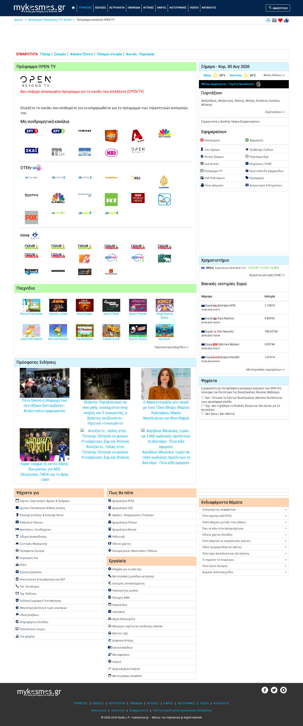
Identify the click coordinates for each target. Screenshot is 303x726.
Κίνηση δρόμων (212, 156)
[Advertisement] (151, 38)
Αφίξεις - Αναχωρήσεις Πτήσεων (131, 515)
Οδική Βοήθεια (27, 615)
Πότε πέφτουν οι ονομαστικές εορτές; (244, 541)
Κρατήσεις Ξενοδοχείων (33, 529)
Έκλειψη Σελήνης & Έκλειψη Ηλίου (39, 515)
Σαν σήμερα (209, 149)
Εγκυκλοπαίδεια (120, 647)
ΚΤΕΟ (20, 565)
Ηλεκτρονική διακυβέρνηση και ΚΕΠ (40, 579)
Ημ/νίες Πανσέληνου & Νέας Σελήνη (40, 508)
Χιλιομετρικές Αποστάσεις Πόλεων (132, 550)
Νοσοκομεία (210, 140)
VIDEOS (194, 7)
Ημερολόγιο (117, 604)
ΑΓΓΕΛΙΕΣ (148, 7)
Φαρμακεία (254, 140)
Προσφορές (254, 178)
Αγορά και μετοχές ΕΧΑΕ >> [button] (267, 275)
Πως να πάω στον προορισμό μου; (244, 528)
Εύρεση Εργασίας (28, 572)
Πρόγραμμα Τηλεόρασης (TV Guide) (50, 19)
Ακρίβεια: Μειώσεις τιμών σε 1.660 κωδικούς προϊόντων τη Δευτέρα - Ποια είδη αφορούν (166, 457)
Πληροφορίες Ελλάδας (31, 622)
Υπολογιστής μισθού (123, 590)
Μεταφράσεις (119, 654)
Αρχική (18, 19)
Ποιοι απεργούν (212, 185)
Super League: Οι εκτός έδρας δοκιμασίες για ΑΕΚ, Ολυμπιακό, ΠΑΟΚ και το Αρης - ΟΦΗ (44, 472)
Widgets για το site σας (125, 569)
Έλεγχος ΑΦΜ (119, 597)
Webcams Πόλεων (29, 522)
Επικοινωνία (98, 710)
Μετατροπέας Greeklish (125, 676)
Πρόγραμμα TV (211, 171)
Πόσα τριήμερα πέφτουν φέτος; (244, 547)
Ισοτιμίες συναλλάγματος (126, 583)
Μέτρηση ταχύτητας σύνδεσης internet (135, 626)
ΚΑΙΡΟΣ (161, 7)
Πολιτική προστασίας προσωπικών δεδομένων (182, 710)
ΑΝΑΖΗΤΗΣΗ (278, 8)
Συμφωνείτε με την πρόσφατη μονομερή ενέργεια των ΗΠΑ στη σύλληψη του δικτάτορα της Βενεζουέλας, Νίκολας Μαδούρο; (241, 390)
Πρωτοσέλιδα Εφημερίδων (264, 171)
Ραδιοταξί (116, 536)
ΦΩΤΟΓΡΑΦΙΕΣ (178, 7)
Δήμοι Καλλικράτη (121, 619)
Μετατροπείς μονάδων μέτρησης (131, 576)
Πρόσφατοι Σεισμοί (29, 550)
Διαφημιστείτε (139, 710)
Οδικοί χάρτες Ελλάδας (244, 534)
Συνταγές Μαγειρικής (31, 543)
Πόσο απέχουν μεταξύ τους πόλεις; (244, 522)
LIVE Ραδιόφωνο (212, 178)
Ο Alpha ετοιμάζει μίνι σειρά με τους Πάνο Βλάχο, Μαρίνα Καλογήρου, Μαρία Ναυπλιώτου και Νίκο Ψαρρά (166, 410)
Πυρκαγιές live (26, 558)
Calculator (116, 612)
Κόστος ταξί (118, 633)
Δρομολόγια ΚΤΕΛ (121, 501)
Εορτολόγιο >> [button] (275, 112)
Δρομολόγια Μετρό (122, 529)
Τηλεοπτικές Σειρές (30, 629)
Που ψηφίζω (25, 636)
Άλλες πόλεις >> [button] (274, 75)
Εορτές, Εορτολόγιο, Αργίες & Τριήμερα (42, 501)
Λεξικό (114, 661)
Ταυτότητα (118, 710)
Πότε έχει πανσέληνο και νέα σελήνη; (244, 553)
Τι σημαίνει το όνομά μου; (244, 559)
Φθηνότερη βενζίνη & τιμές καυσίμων (41, 608)
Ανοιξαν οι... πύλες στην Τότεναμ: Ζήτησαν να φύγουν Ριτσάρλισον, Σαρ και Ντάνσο (105, 452)
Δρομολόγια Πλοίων (122, 522)
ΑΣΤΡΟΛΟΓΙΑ (116, 7)
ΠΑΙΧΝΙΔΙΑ (134, 7)
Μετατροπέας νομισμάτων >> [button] (265, 369)
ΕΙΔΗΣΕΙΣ (100, 7)
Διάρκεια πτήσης (121, 640)
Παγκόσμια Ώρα (257, 156)
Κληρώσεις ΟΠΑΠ (258, 164)
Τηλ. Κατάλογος (27, 586)
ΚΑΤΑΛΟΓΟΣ (209, 7)
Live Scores (209, 164)
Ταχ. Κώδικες (26, 593)
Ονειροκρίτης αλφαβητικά (244, 509)
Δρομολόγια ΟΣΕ (120, 508)
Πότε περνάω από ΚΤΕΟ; (244, 515)
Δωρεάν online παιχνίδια (244, 572)
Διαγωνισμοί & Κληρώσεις (263, 185)
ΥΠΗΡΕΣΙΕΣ (85, 7)
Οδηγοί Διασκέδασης (31, 536)
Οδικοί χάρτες (119, 543)
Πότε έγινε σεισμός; (244, 566)
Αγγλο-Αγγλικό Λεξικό (124, 669)
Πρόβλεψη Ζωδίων (259, 149)
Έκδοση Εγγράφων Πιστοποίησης (38, 600)
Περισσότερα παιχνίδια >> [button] (172, 347)
